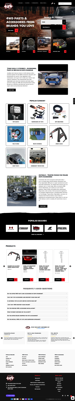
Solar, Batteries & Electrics (28, 361)
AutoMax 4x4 (51, 399)
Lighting (24, 358)
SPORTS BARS (41, 358)
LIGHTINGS (57, 360)
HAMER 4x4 (8, 358)
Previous (3, 266)
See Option (10, 279)
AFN (7, 356)
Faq (59, 391)
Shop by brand (59, 378)
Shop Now (10, 30)
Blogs (59, 389)
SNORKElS (57, 363)
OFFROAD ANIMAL (10, 365)
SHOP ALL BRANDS (36, 234)
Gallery (59, 383)
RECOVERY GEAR (42, 361)
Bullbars (24, 356)
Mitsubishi (24, 365)
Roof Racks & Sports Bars (28, 360)
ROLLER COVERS (41, 360)
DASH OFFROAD (9, 361)
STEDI (7, 363)
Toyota (24, 363)
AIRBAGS (57, 356)
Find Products (46, 27)
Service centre (59, 380)
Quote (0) (74, 101)
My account (59, 387)
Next (70, 266)
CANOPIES (57, 358)
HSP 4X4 (8, 360)
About (59, 381)
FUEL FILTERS (41, 363)
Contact (59, 385)
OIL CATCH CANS (58, 365)
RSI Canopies (9, 367)
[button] (20, 3)
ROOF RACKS (57, 361)
